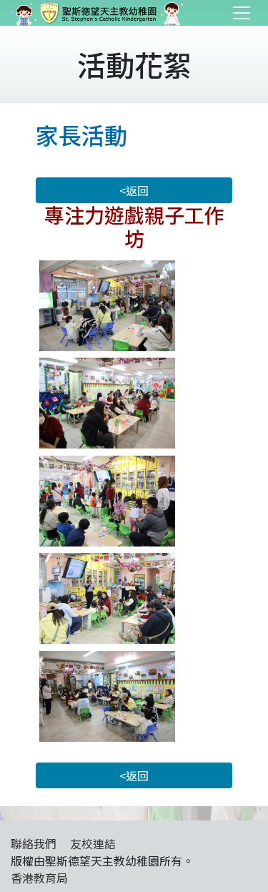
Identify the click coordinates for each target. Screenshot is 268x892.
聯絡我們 (33, 843)
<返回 (134, 190)
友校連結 (93, 843)
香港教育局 (39, 877)
